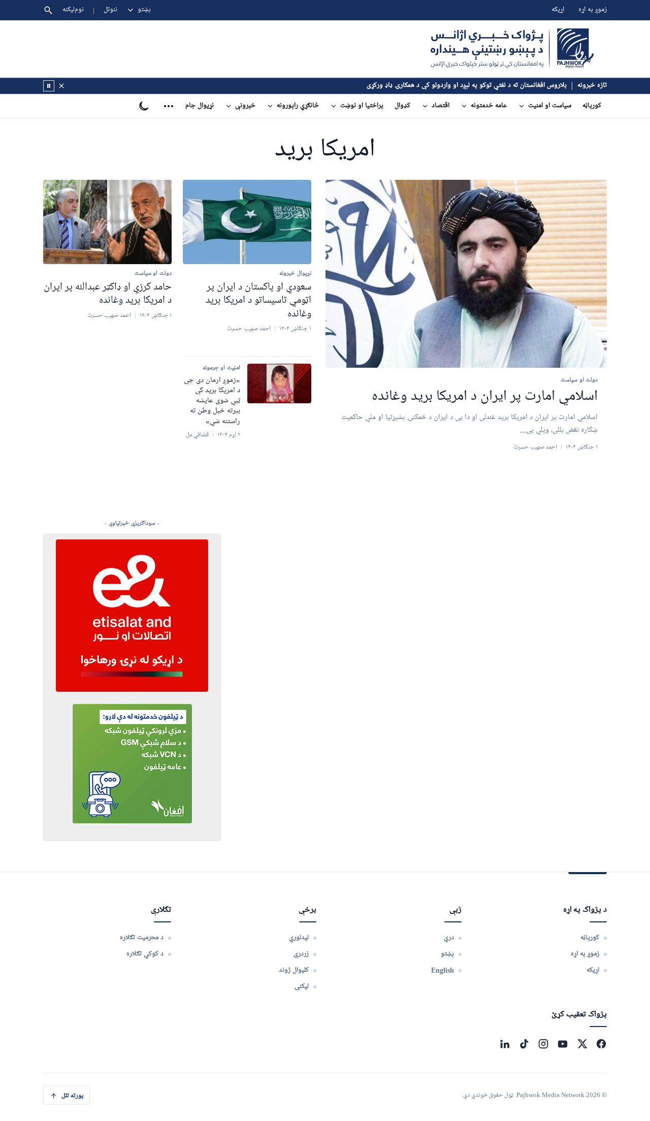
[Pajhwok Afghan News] (512, 48)
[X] (582, 1043)
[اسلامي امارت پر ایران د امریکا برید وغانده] (466, 274)
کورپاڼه (591, 106)
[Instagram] (543, 1043)
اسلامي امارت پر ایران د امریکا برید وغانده (485, 397)
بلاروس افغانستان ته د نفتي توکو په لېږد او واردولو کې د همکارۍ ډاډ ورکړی (467, 85)
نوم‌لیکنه (73, 10)
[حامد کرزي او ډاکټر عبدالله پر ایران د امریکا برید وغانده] (107, 222)
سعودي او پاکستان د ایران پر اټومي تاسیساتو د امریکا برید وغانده (258, 300)
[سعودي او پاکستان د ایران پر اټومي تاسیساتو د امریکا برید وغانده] (247, 222)
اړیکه (557, 10)
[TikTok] (524, 1043)
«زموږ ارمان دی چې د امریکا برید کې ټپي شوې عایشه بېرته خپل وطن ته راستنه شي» (212, 401)
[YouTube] (562, 1043)
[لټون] (48, 10)
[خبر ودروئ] (48, 85)
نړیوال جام (199, 106)
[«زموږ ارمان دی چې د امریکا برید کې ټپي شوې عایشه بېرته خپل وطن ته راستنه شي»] (279, 383)
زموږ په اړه (592, 10)
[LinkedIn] (504, 1043)
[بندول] (61, 85)
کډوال (402, 106)
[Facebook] (601, 1043)
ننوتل (110, 10)
